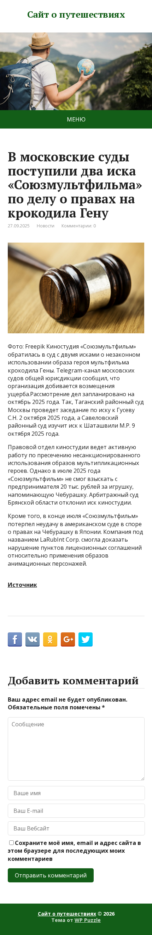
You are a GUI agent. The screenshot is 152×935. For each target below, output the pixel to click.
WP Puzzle (88, 920)
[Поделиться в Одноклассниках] (50, 639)
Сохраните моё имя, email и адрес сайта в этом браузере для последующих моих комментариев (74, 851)
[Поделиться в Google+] (68, 639)
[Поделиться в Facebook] (15, 639)
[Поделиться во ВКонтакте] (32, 639)
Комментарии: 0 (79, 226)
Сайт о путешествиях (76, 14)
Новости (45, 226)
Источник (22, 585)
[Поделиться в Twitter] (85, 639)
